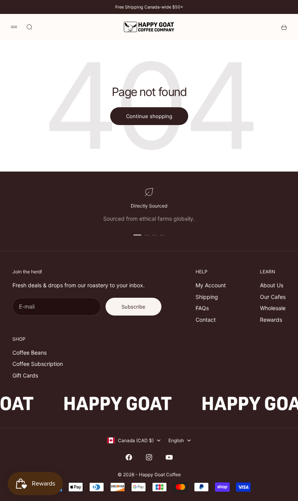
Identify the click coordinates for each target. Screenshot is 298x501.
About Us (271, 285)
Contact (206, 319)
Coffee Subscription (37, 363)
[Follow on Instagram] (149, 457)
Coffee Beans (29, 352)
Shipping (207, 296)
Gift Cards (25, 375)
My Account (211, 285)
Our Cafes (273, 296)
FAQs (202, 308)
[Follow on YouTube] (169, 457)
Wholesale (273, 308)
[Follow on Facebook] (129, 457)
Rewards (271, 319)
